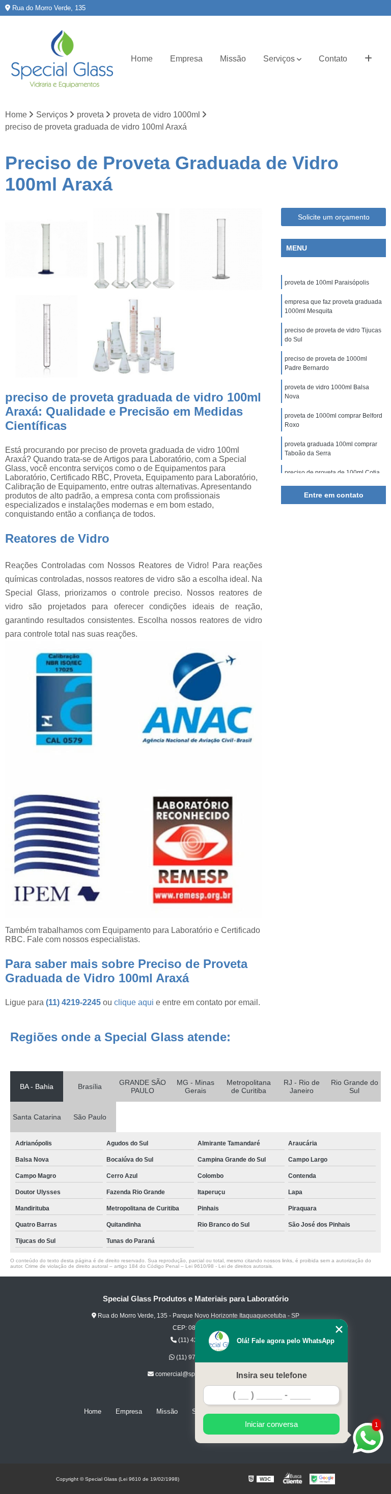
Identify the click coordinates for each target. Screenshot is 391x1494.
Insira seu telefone (271, 1375)
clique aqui (134, 1002)
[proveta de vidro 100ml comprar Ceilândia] (221, 249)
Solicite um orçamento (334, 217)
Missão (233, 58)
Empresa (186, 58)
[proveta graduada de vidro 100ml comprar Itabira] (46, 249)
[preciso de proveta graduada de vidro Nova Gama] (134, 336)
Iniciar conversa (271, 1424)
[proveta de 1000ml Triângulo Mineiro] (134, 249)
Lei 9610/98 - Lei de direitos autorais (228, 1266)
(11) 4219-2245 (74, 1002)
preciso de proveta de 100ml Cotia (332, 472)
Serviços (279, 58)
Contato (333, 58)
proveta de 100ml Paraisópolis (327, 282)
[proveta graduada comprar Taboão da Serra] (46, 336)
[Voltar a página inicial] (62, 59)
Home (142, 58)
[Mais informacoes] (368, 59)
